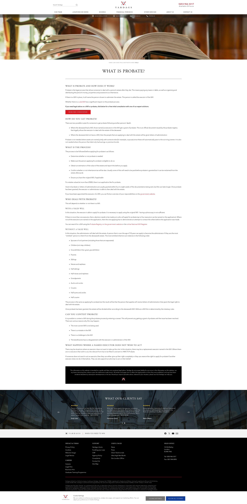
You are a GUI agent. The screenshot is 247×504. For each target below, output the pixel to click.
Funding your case (98, 450)
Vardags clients (97, 447)
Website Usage (70, 453)
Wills (136, 62)
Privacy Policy (69, 447)
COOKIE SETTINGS (155, 498)
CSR (93, 453)
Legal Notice (69, 455)
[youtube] (173, 433)
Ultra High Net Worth (118, 455)
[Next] (188, 412)
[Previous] (59, 412)
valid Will (82, 102)
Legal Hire (68, 467)
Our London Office (117, 458)
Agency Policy (97, 455)
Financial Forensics (124, 12)
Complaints (96, 458)
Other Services (150, 12)
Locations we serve (80, 12)
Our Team (58, 12)
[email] (177, 433)
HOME (110, 62)
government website (147, 194)
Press (113, 450)
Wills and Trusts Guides (127, 62)
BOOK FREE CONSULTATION (78, 112)
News (113, 447)
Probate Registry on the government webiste (106, 224)
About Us (170, 12)
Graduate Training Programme (75, 472)
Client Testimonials (117, 453)
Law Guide (116, 62)
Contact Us (187, 12)
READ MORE (94, 415)
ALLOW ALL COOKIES (175, 498)
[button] (122, 423)
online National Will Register (137, 224)
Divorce (102, 12)
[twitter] (169, 433)
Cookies (68, 450)
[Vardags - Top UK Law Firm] (123, 8)
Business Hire (70, 469)
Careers (68, 464)
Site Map (95, 464)
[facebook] (165, 433)
